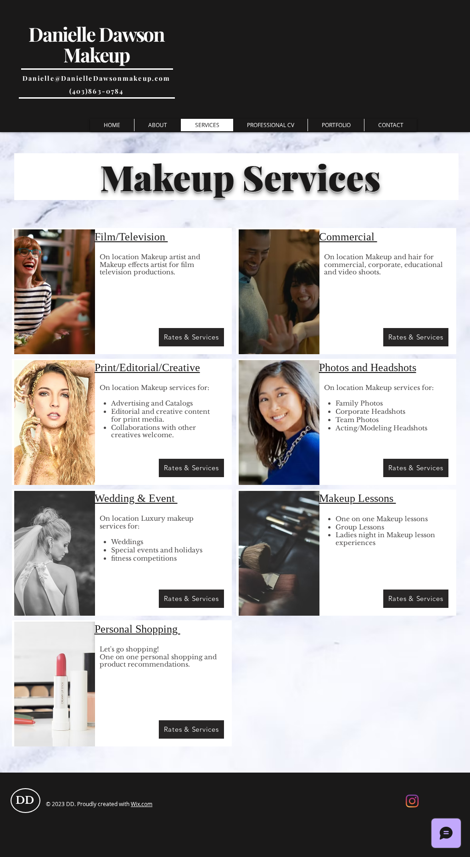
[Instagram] (412, 801)
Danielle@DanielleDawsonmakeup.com (96, 78)
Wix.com (141, 803)
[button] (336, 125)
